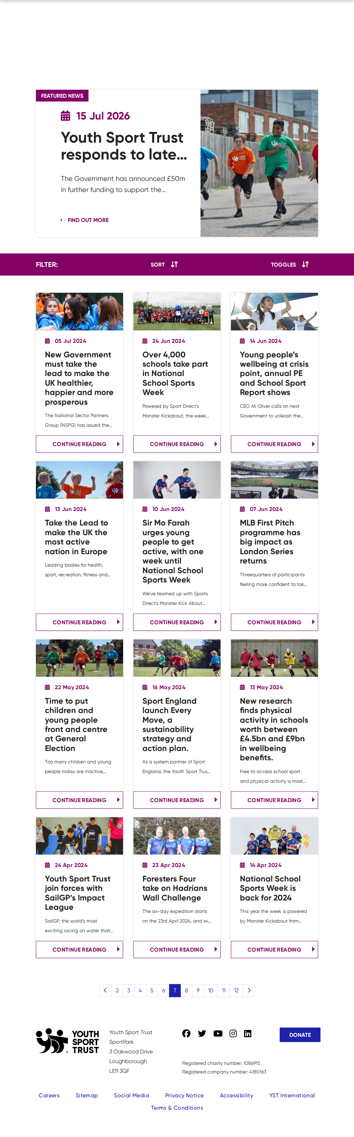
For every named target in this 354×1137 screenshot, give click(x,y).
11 (223, 990)
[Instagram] (233, 1034)
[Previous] (105, 990)
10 (210, 990)
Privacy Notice (184, 1095)
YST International (292, 1095)
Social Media (131, 1095)
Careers (49, 1095)
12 (236, 990)
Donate (300, 1034)
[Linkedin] (247, 1034)
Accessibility (236, 1095)
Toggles (283, 264)
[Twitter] (202, 1034)
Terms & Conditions (177, 1108)
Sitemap (87, 1095)
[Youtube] (218, 1034)
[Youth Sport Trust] (67, 1041)
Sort (158, 264)
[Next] (249, 990)
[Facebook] (186, 1034)
